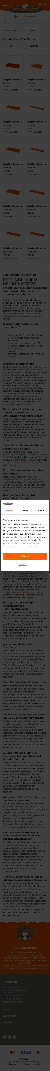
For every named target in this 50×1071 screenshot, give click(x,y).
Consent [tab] (9, 510)
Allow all (25, 556)
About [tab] (41, 510)
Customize (24, 565)
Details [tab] (25, 510)
